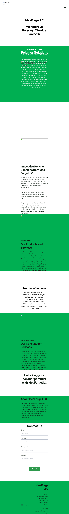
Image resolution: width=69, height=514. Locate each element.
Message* (24, 455)
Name (22, 430)
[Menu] (65, 7)
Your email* (24, 447)
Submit (34, 469)
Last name (24, 438)
